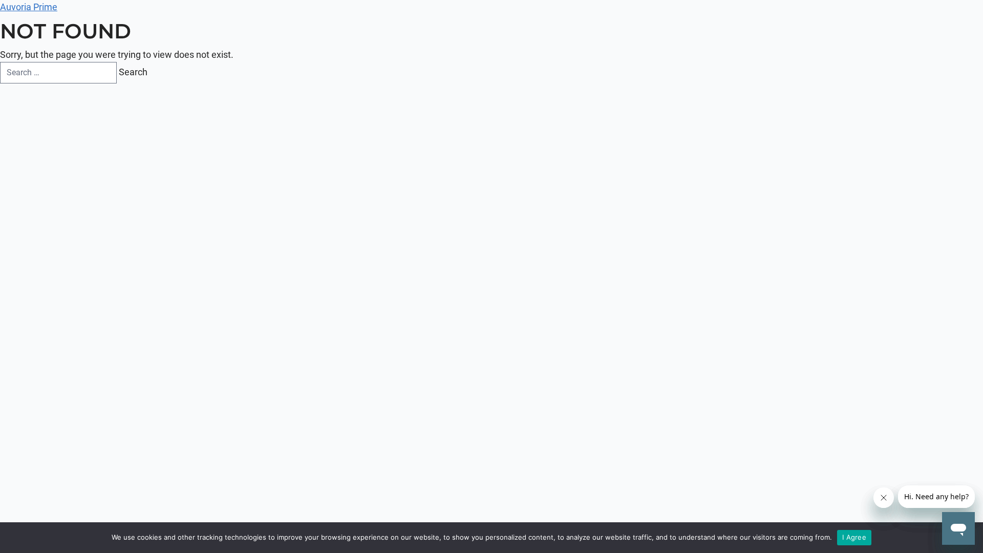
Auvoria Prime (28, 7)
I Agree (854, 537)
